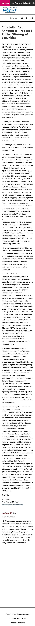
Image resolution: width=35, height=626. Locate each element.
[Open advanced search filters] (26, 18)
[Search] (22, 18)
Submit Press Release (18, 618)
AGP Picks (5, 3)
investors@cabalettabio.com (12, 505)
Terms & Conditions (17, 623)
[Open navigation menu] (3, 18)
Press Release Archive (21, 614)
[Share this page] (32, 18)
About (8, 614)
